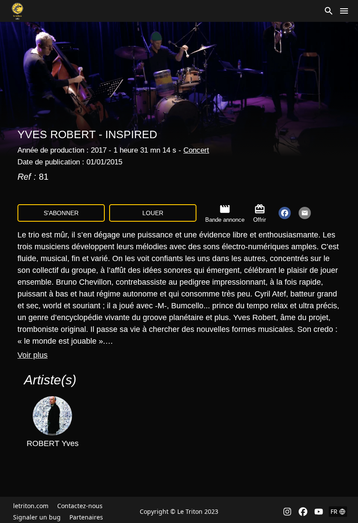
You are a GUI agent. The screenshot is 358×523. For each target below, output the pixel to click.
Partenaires (86, 517)
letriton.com (30, 506)
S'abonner (61, 212)
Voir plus (32, 355)
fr (333, 511)
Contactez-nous (80, 506)
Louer (152, 212)
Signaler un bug (37, 517)
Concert (196, 150)
